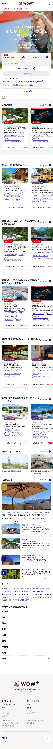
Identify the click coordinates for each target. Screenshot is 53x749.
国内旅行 (19, 9)
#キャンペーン (13, 589)
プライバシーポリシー (9, 723)
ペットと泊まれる (8, 704)
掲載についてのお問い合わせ (35, 720)
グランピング (7, 701)
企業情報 (29, 723)
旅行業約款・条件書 (8, 726)
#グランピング (29, 597)
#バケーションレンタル (15, 597)
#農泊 (4, 597)
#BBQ (33, 600)
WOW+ (26, 9)
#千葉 (17, 600)
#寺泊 (49, 594)
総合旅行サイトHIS (9, 9)
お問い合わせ (6, 720)
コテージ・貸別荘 (32, 701)
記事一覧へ (44, 480)
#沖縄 (14, 591)
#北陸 (4, 591)
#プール (18, 594)
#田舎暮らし (40, 591)
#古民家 (36, 594)
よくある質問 (30, 713)
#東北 (44, 597)
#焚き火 (11, 594)
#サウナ (4, 594)
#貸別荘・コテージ (26, 589)
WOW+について (7, 713)
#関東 (27, 600)
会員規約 (5, 716)
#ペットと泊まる (38, 589)
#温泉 (48, 589)
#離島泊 (43, 594)
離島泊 (28, 707)
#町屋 (24, 594)
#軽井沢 (11, 600)
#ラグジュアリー (29, 591)
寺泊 (3, 707)
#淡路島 (4, 600)
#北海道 (38, 597)
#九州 (49, 597)
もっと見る (44, 105)
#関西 (22, 600)
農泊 (28, 704)
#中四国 (20, 591)
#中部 (9, 591)
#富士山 (4, 589)
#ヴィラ (29, 594)
